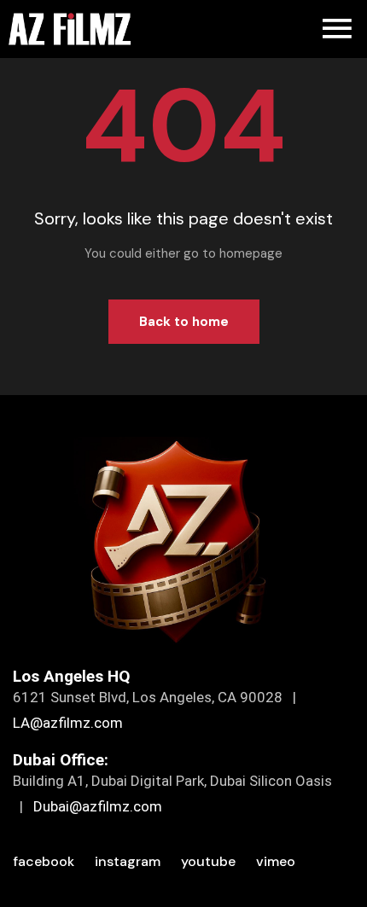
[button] (337, 29)
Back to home (184, 321)
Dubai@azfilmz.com (97, 806)
